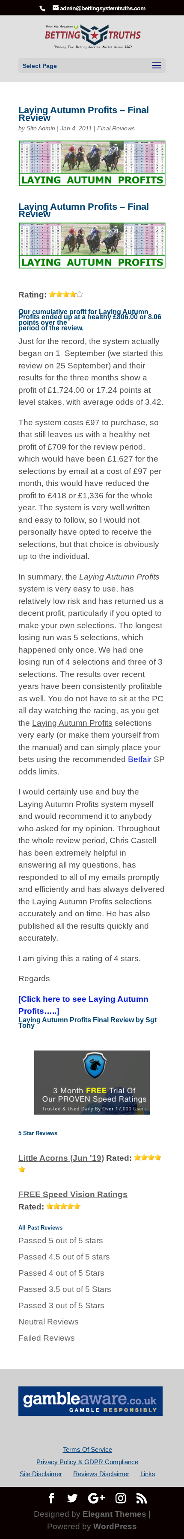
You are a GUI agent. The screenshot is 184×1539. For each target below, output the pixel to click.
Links (147, 1473)
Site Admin (41, 128)
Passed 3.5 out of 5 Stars (64, 1289)
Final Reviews (116, 128)
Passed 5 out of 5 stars (60, 1240)
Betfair (139, 759)
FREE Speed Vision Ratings (73, 1194)
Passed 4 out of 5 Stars (61, 1272)
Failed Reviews (46, 1337)
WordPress (115, 1526)
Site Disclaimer (41, 1473)
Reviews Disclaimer (101, 1473)
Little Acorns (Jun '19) (61, 1158)
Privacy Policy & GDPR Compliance (87, 1461)
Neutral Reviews (48, 1321)
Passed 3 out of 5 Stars (61, 1305)
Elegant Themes (114, 1514)
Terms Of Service (87, 1449)
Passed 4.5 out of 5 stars (64, 1256)
